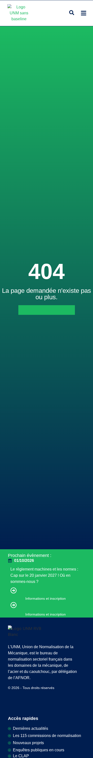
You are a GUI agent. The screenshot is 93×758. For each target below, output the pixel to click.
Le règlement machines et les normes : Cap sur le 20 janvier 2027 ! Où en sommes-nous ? (44, 575)
